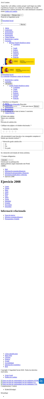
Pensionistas (9, 33)
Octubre (7, 203)
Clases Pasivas (9, 37)
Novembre (8, 205)
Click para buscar (27, 106)
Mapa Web (8, 355)
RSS (6, 366)
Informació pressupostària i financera (17, 173)
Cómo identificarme (11, 354)
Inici (6, 169)
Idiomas (19, 43)
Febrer (7, 188)
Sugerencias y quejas (11, 39)
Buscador (23, 104)
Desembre (8, 206)
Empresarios (9, 35)
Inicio (7, 28)
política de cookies (11, 11)
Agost (7, 199)
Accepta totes (6, 15)
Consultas (8, 41)
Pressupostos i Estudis (12, 219)
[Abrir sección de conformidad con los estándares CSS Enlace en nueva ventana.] (19, 384)
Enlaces (7, 359)
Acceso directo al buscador (11, 104)
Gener (7, 186)
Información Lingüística (12, 365)
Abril (6, 192)
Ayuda (7, 361)
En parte (7, 148)
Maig (6, 194)
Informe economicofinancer (14, 217)
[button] (22, 117)
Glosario (7, 357)
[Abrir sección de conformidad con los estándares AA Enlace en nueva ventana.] (18, 382)
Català (19, 85)
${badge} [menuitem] (10, 389)
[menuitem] (24, 396)
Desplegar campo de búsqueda (20, 76)
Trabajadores (9, 32)
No (6, 146)
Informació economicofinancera (15, 171)
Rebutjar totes (16, 15)
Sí (5, 144)
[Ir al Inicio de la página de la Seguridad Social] (7, 21)
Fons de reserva (10, 215)
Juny (6, 196)
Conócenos (8, 30)
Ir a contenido (5, 76)
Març (6, 190)
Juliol (6, 197)
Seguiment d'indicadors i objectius (16, 175)
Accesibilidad (9, 363)
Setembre (8, 201)
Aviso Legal (9, 375)
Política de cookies (11, 377)
